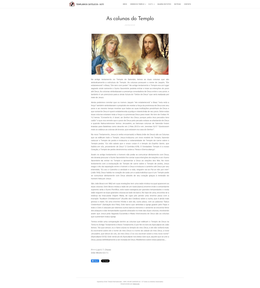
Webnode (136, 284)
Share (96, 261)
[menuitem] (125, 4)
